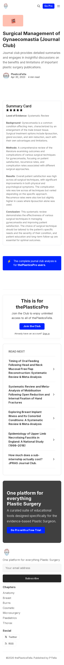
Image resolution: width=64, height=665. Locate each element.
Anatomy (9, 593)
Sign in (46, 333)
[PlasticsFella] (6, 75)
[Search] (38, 6)
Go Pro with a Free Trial (26, 530)
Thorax (7, 623)
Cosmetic (9, 608)
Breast (7, 598)
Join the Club (32, 326)
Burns (7, 603)
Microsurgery (11, 613)
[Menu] (58, 6)
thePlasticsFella (23, 657)
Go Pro (48, 6)
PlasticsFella (18, 74)
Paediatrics (10, 618)
